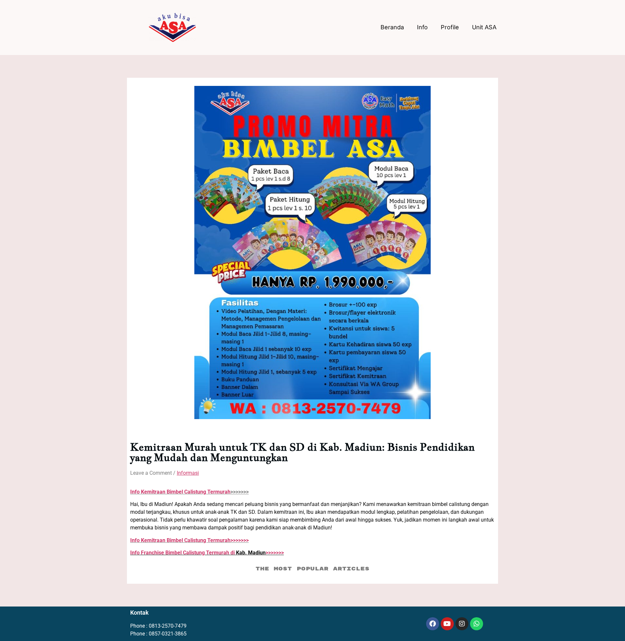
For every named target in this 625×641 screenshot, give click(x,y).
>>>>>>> (189, 540)
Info (422, 27)
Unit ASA (484, 27)
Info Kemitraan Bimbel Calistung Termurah (180, 492)
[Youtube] (447, 623)
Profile (450, 27)
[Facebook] (432, 623)
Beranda (392, 27)
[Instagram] (461, 623)
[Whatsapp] (476, 623)
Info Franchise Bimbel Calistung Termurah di (183, 553)
